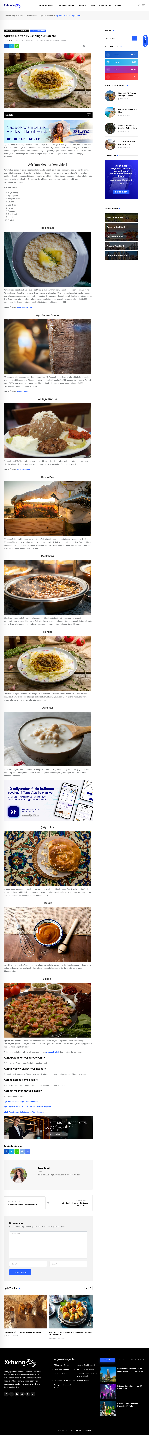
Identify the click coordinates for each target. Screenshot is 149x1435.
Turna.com (68, 1431)
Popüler (122, 1360)
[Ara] (139, 5)
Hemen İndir (121, 192)
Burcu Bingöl (14, 40)
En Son (107, 1360)
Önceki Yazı (15, 1201)
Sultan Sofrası (22, 391)
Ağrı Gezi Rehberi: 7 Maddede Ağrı (22, 1204)
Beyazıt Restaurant (24, 307)
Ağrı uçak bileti (52, 1052)
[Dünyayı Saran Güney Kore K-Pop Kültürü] (108, 1391)
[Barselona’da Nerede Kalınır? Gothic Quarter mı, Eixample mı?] (108, 1374)
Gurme (92, 5)
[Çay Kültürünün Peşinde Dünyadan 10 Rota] (108, 1408)
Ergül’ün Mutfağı (23, 469)
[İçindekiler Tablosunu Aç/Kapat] (87, 115)
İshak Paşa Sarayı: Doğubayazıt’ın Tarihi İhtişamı (24, 1112)
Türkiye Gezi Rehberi (66, 5)
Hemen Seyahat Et (46, 5)
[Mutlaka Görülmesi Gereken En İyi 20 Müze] (110, 128)
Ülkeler (81, 5)
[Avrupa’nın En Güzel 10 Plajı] (110, 112)
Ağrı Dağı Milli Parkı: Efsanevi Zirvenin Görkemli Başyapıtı (27, 1107)
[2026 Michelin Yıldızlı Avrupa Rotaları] (110, 144)
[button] (86, 1288)
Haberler (118, 5)
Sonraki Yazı (81, 1200)
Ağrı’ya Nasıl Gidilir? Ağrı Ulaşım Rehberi (21, 1101)
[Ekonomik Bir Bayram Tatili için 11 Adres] (110, 95)
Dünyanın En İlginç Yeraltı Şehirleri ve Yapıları (22, 1332)
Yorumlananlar (137, 1360)
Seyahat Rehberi (105, 5)
